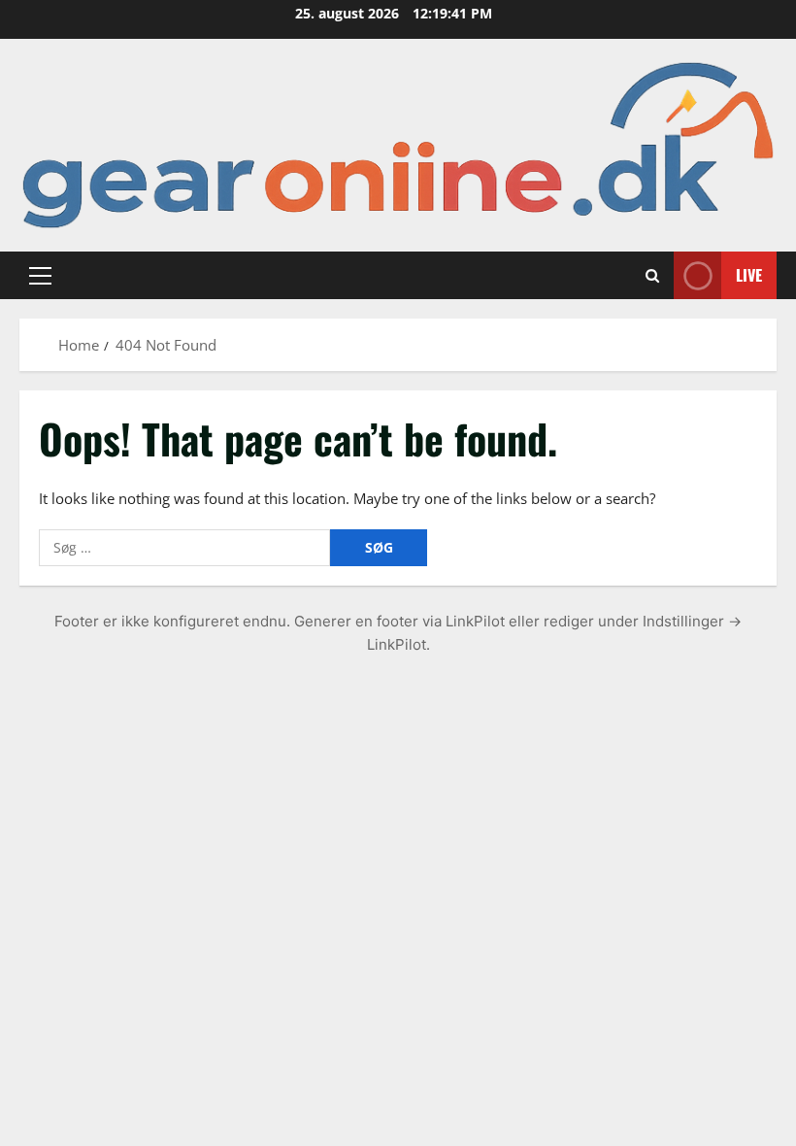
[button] (40, 274)
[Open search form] (652, 274)
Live (749, 274)
